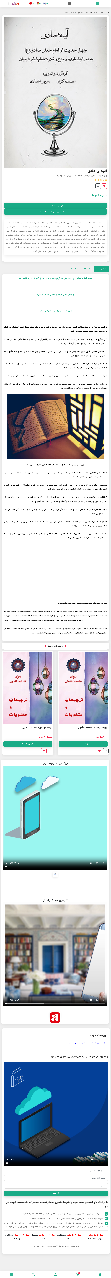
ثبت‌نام (56, 1193)
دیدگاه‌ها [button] (74, 268)
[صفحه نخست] (99, 1275)
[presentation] (106, 92)
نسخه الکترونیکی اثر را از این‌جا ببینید (55, 212)
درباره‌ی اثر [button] (101, 268)
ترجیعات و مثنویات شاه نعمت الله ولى (93, 727)
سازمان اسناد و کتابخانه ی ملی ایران (90, 1043)
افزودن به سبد (83, 743)
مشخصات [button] (87, 268)
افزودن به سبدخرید (55, 205)
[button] (55, 1275)
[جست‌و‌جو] (33, 1275)
